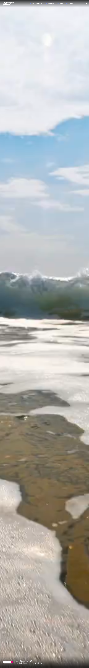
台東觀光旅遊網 (8, 3)
